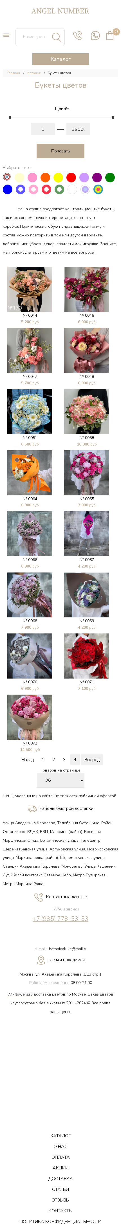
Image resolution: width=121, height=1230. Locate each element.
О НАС (60, 1146)
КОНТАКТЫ (60, 1211)
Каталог (34, 73)
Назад (28, 760)
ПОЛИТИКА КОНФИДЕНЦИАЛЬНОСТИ (60, 1221)
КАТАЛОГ (60, 1136)
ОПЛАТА (60, 1157)
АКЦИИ (60, 1168)
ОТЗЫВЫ (60, 1200)
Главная (13, 73)
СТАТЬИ (60, 1189)
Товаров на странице (60, 770)
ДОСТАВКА (60, 1179)
